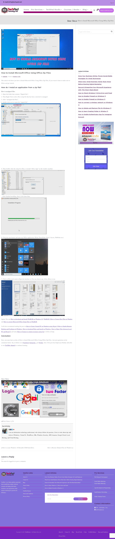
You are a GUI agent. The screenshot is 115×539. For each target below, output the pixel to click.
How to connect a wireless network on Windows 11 (95, 104)
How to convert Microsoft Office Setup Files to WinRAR (20, 322)
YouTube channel (10, 345)
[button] (43, 9)
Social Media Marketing (99, 483)
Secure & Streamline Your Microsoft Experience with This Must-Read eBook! (94, 89)
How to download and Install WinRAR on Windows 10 (27, 319)
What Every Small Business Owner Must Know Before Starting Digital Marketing (94, 83)
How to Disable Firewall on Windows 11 (92, 96)
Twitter (41, 343)
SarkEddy (5, 76)
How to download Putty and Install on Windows (37, 329)
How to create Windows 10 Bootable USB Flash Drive (18, 448)
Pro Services (37, 10)
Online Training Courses (100, 496)
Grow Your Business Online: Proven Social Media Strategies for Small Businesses (95, 77)
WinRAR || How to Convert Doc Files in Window (58, 319)
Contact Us (25, 479)
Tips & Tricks (26, 485)
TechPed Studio (53, 10)
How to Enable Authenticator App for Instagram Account (95, 116)
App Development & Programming (102, 488)
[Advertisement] (37, 152)
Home (26, 10)
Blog (85, 10)
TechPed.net (28, 532)
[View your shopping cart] (97, 10)
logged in (11, 461)
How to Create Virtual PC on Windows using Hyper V (42, 326)
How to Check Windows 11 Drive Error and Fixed (95, 93)
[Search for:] (96, 32)
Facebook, (26, 343)
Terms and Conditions (28, 493)
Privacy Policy (26, 496)
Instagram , (32, 343)
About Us (25, 477)
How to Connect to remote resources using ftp (30, 332)
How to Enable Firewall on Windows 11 (91, 99)
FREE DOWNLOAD (106, 10)
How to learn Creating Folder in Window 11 (93, 111)
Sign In (112, 3)
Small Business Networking (100, 492)
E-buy (24, 488)
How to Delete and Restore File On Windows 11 (94, 108)
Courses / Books (71, 10)
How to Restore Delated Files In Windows (59, 448)
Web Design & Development (100, 477)
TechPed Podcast (27, 491)
